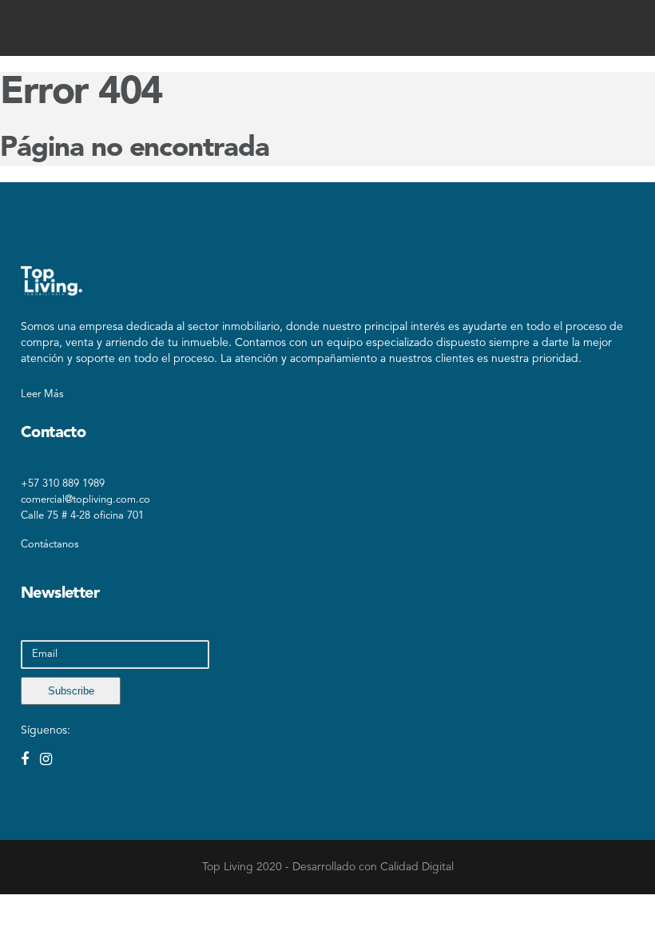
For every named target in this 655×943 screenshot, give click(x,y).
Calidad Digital (417, 867)
